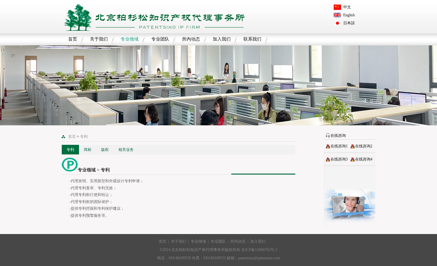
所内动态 (191, 39)
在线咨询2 (363, 146)
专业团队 (160, 39)
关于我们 (99, 39)
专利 (70, 149)
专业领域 (130, 39)
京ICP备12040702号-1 (259, 249)
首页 (72, 39)
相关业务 (126, 149)
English (349, 15)
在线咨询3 (339, 159)
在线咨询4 (363, 159)
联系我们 (252, 39)
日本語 (349, 23)
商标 (87, 149)
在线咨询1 (339, 146)
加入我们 (222, 39)
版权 (105, 149)
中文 (347, 7)
